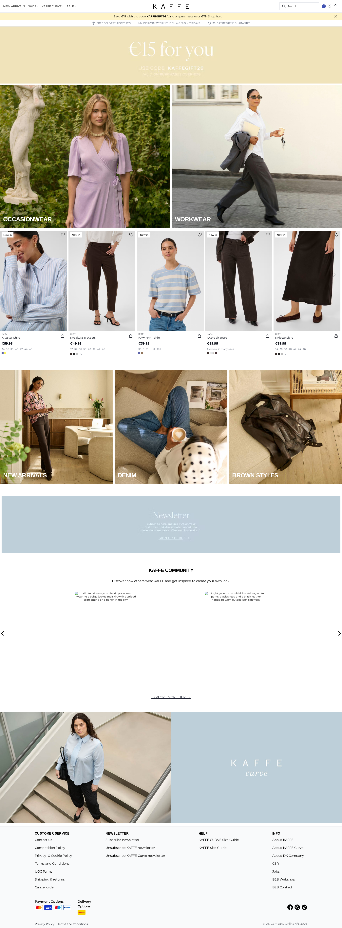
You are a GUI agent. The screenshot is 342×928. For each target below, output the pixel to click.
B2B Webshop (283, 879)
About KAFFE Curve (288, 848)
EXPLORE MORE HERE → (171, 697)
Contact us (43, 840)
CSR (275, 863)
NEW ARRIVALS (14, 6)
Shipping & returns (50, 879)
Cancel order (45, 887)
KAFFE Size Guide (213, 848)
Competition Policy (50, 848)
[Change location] (324, 6)
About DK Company (288, 856)
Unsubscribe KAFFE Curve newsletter (135, 856)
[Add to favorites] (63, 235)
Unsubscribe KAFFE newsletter (130, 848)
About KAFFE (283, 840)
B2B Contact (282, 887)
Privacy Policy (44, 924)
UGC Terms (43, 871)
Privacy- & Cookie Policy (53, 856)
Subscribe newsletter (122, 840)
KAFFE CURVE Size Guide (219, 840)
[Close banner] (336, 16)
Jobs (276, 871)
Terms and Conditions (52, 863)
